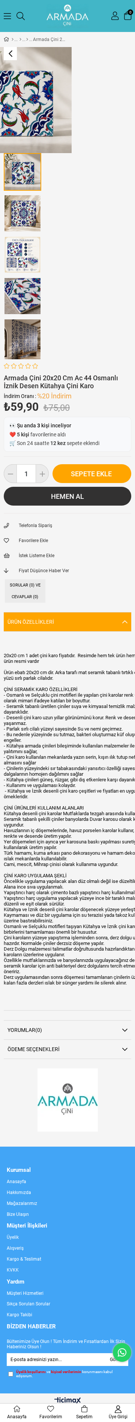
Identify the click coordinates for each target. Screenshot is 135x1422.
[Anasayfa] (13, 39)
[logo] (68, 1100)
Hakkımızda (19, 1192)
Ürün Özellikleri (31, 622)
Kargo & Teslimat (24, 1259)
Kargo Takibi (19, 1314)
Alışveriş (15, 1248)
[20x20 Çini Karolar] (27, 39)
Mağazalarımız (22, 1203)
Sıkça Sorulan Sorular (28, 1304)
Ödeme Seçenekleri (34, 1049)
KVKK (13, 1270)
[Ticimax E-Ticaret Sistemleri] (67, 1401)
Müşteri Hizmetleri (25, 1293)
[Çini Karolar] (20, 39)
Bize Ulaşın (18, 1214)
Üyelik (13, 1237)
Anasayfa (16, 1181)
